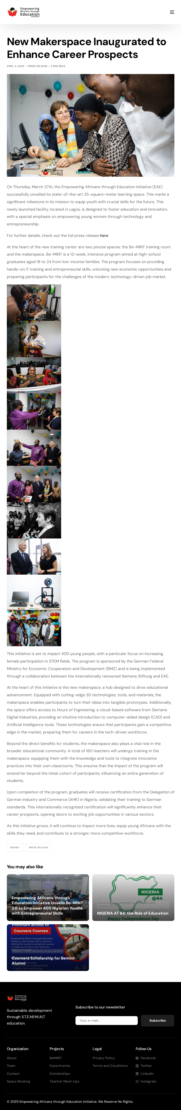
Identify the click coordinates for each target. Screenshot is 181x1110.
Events (111, 903)
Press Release (37, 66)
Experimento (126, 903)
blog (101, 903)
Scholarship (53, 951)
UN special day (108, 906)
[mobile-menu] (166, 12)
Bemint (15, 847)
